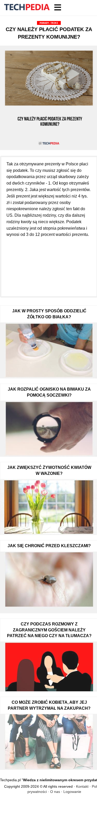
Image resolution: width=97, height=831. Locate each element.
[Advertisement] (49, 264)
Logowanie (72, 792)
